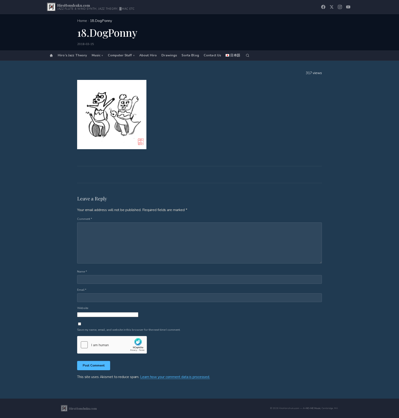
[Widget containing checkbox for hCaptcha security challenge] (112, 345)
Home (82, 20)
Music (96, 55)
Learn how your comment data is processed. (175, 376)
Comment (84, 219)
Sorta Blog (190, 55)
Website (82, 308)
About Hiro (148, 55)
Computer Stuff (120, 55)
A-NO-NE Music (311, 408)
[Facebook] (323, 7)
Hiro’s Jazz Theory (72, 55)
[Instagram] (340, 7)
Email (81, 290)
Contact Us (212, 55)
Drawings (169, 55)
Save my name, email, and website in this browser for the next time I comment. (128, 330)
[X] (331, 7)
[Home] (51, 55)
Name (82, 272)
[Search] (247, 55)
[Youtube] (348, 7)
